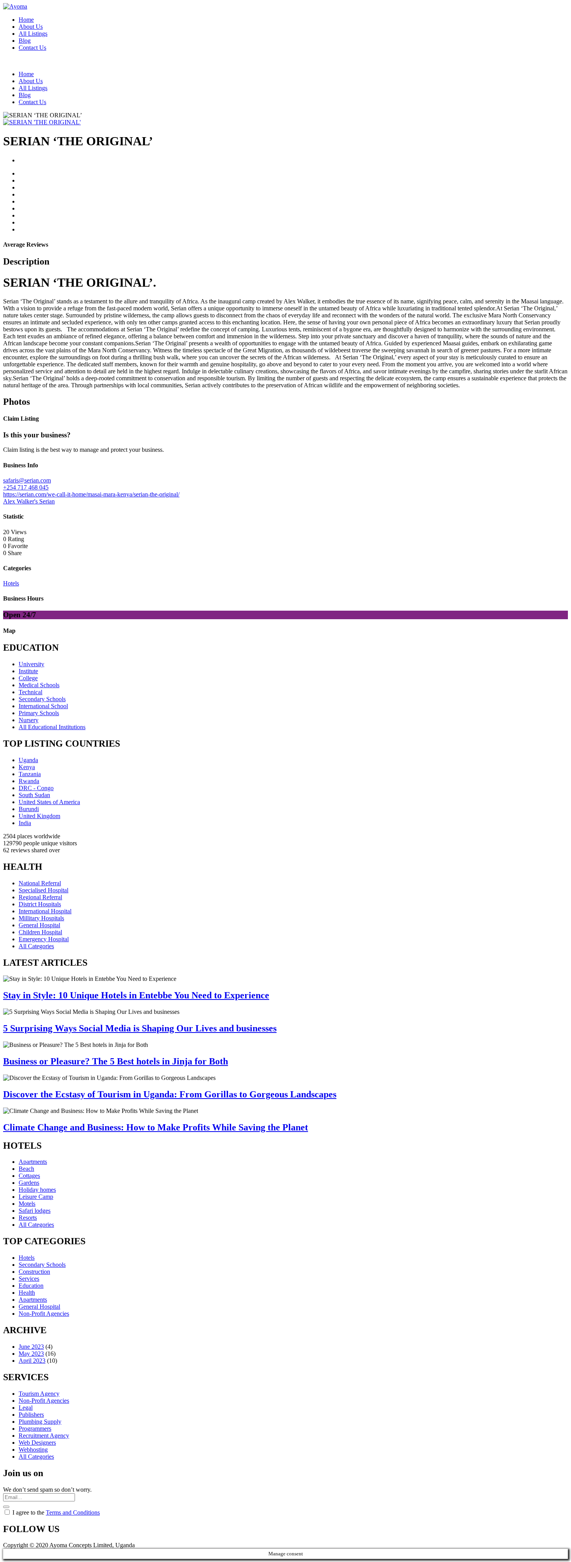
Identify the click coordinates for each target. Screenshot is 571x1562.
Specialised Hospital (43, 890)
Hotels (27, 1257)
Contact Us (32, 47)
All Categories (36, 946)
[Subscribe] (6, 1507)
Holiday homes (37, 1189)
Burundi (29, 809)
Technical (30, 692)
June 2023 (31, 1346)
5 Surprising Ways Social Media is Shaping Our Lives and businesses (140, 1028)
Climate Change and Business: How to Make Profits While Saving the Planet (155, 1127)
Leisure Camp (36, 1196)
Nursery (28, 720)
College (28, 678)
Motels (27, 1203)
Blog (25, 40)
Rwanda (29, 781)
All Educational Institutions (52, 727)
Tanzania (30, 774)
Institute (28, 671)
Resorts (28, 1217)
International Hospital (45, 911)
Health (27, 1292)
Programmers (35, 1428)
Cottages (29, 1175)
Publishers (31, 1414)
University (31, 664)
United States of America (49, 802)
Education (31, 1285)
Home (26, 19)
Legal (26, 1407)
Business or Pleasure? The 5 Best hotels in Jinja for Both (115, 1061)
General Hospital (39, 925)
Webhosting (33, 1449)
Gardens (29, 1182)
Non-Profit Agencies (44, 1313)
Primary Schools (39, 713)
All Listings (33, 33)
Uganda (28, 760)
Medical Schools (39, 685)
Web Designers (37, 1442)
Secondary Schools (42, 699)
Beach (26, 1168)
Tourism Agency (39, 1393)
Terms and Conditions (73, 1512)
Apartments (33, 1161)
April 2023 (32, 1360)
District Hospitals (40, 904)
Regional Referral (40, 897)
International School (43, 706)
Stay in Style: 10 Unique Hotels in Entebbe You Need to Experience (136, 995)
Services (29, 1278)
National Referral (40, 883)
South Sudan (34, 795)
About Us (31, 26)
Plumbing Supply (40, 1421)
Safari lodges (34, 1210)
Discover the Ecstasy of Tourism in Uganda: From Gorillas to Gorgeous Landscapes (169, 1094)
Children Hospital (40, 932)
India (25, 823)
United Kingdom (39, 816)
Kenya (27, 767)
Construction (34, 1271)
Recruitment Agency (44, 1435)
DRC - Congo (36, 788)
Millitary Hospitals (41, 918)
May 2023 (31, 1353)
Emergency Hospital (44, 939)
